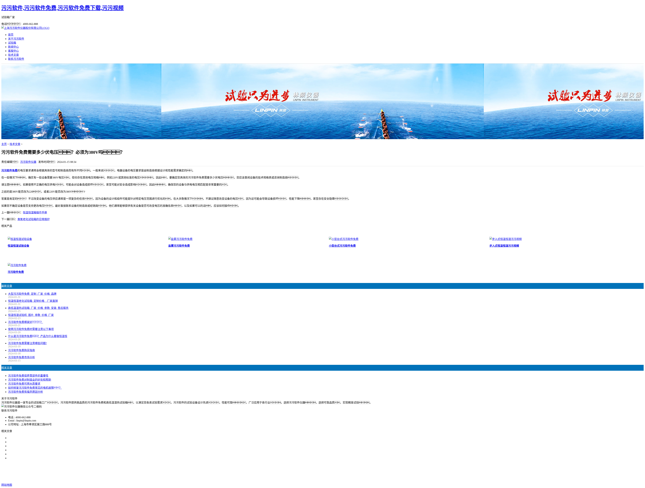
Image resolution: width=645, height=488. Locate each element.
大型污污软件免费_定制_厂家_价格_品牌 (32, 293)
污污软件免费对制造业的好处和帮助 (29, 379)
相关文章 (6, 367)
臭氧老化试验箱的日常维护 (33, 219)
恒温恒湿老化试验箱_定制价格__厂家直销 (33, 300)
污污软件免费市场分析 (21, 357)
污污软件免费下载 (321, 471)
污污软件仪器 (28, 161)
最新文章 (6, 285)
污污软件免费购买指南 (21, 350)
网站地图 (337, 478)
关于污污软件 (16, 38)
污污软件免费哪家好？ (25, 322)
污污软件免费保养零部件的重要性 (28, 375)
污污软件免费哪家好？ (27, 437)
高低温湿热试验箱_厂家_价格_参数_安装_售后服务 (38, 308)
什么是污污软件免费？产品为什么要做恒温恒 (37, 336)
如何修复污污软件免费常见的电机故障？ (35, 387)
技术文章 (13, 54)
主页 (4, 144)
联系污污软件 (16, 58)
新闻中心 (13, 46)
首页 (10, 34)
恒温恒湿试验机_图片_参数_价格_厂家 (31, 315)
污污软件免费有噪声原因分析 (25, 391)
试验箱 (12, 42)
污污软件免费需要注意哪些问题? (27, 343)
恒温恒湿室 (356, 471)
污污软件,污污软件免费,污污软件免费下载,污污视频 (62, 8)
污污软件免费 (300, 471)
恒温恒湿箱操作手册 (35, 212)
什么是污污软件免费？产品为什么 (33, 441)
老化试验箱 (341, 471)
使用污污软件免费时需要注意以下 (28, 445)
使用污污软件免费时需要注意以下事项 (31, 329)
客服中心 (13, 50)
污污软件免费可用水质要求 (24, 383)
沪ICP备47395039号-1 (375, 478)
